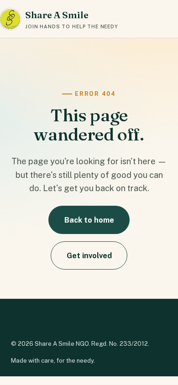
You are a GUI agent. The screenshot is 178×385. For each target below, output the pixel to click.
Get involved (89, 255)
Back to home (89, 219)
